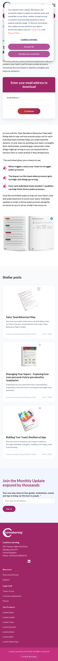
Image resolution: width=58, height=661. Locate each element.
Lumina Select (8, 632)
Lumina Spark (8, 612)
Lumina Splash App (10, 641)
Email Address (13, 97)
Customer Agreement (12, 596)
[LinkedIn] (29, 561)
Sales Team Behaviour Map (20, 317)
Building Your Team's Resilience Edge (26, 437)
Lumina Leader (9, 617)
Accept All (29, 47)
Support (6, 579)
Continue (29, 111)
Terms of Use (8, 591)
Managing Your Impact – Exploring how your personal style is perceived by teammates (27, 377)
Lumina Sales (8, 637)
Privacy (6, 601)
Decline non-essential (29, 54)
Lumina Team (8, 622)
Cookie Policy (36, 29)
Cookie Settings (29, 656)
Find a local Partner (11, 575)
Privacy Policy (13, 33)
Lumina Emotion (9, 627)
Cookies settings (29, 39)
